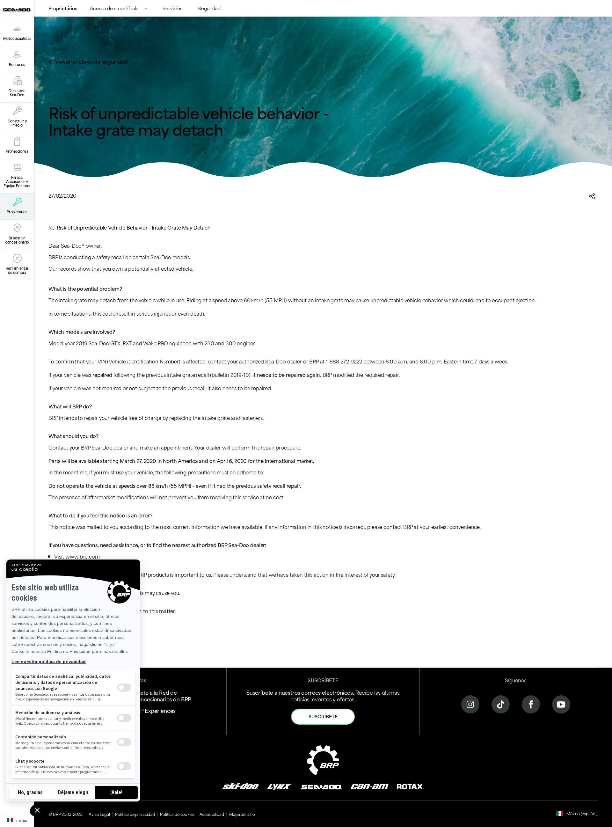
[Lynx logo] (279, 786)
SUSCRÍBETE (323, 716)
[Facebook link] (531, 703)
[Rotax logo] (410, 786)
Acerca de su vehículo (114, 8)
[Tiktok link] (501, 703)
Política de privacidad (135, 814)
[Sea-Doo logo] (17, 10)
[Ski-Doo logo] (240, 786)
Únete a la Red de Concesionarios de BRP (163, 695)
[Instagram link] (470, 703)
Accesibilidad (212, 814)
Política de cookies (177, 814)
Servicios (172, 8)
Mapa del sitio (242, 814)
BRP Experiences (155, 710)
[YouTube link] (561, 703)
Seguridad (209, 8)
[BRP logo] (323, 759)
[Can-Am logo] (369, 786)
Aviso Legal (99, 814)
